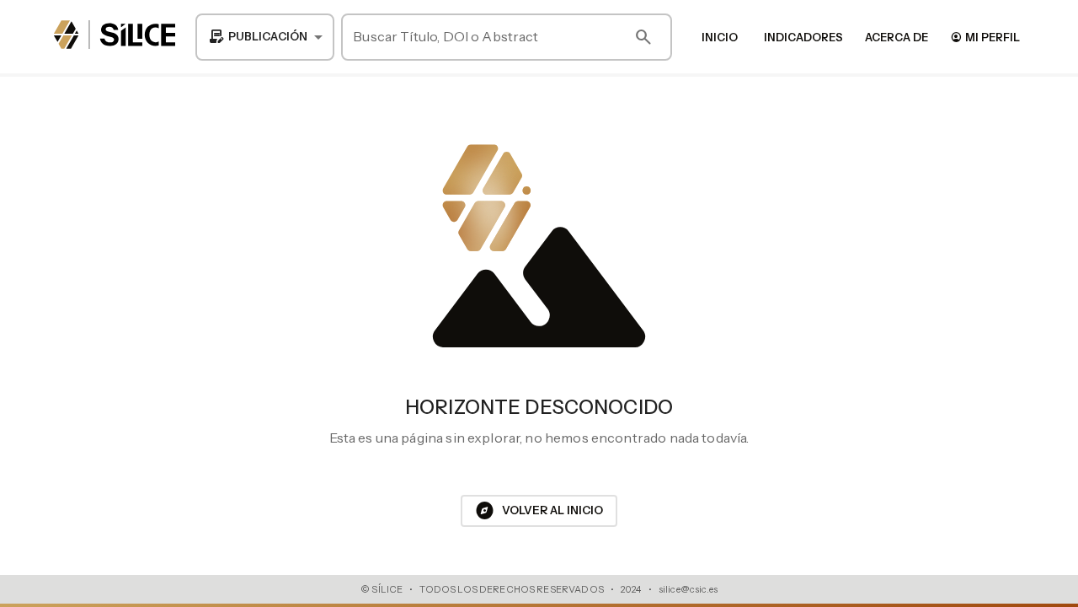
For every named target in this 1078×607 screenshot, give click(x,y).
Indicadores (803, 37)
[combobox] (264, 37)
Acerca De (896, 37)
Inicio (720, 37)
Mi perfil (985, 37)
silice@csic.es (688, 589)
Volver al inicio (539, 511)
